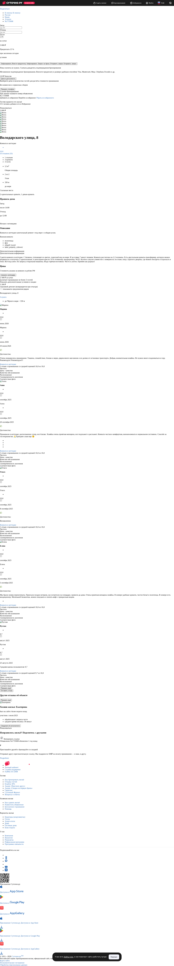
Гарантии (8, 790)
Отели (7, 819)
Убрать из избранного (45, 98)
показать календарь (8, 275)
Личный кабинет (11, 767)
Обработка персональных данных (13, 965)
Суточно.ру (17, 956)
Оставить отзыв (6, 691)
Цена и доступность (8, 79)
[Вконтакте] (6, 864)
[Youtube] (6, 867)
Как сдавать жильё (12, 803)
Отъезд (3, 30)
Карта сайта (5, 961)
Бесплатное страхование (14, 807)
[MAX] (6, 861)
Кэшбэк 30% (10, 784)
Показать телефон (7, 89)
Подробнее (4, 758)
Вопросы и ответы (12, 795)
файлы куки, (69, 957)
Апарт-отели (10, 821)
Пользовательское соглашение (12, 963)
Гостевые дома (11, 825)
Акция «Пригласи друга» (15, 786)
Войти (151, 3)
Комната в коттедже (8, 364)
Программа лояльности (14, 844)
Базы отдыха (10, 828)
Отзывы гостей (11, 782)
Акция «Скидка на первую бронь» (19, 788)
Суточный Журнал (12, 792)
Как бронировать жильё (14, 780)
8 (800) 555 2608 (11, 772)
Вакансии (9, 838)
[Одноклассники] (6, 858)
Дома (7, 823)
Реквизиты (9, 840)
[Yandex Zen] (6, 870)
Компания (9, 836)
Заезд (2, 25)
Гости (2, 35)
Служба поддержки (12, 770)
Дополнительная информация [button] (12, 251)
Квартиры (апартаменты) (15, 817)
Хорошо (114, 957)
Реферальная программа (14, 842)
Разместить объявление (14, 805)
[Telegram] (6, 855)
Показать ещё (6, 688)
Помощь (8, 809)
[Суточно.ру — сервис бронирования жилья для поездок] (12, 3)
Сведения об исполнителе (10, 726)
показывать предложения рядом (16, 289)
